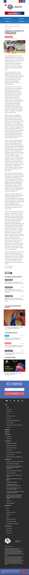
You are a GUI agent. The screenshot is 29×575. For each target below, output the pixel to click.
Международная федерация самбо (18, 7)
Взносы (11, 1)
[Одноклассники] (7, 273)
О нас (7, 407)
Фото (7, 507)
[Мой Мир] (9, 273)
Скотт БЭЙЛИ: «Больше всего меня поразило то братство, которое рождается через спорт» (14, 291)
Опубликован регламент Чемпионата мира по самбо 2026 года (14, 354)
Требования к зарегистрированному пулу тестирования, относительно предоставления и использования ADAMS (14, 496)
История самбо (9, 422)
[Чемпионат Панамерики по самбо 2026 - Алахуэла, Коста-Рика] (14, 317)
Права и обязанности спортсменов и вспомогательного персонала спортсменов (14, 467)
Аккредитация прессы (11, 519)
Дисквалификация (10, 503)
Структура (8, 409)
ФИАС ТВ (8, 514)
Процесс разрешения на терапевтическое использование (13, 485)
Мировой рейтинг (10, 454)
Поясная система (7, 18)
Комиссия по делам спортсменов (13, 452)
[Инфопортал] (20, 1)
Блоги (7, 516)
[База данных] (23, 1)
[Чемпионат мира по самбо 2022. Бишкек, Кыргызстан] (14, 366)
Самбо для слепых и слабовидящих (14, 456)
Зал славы (8, 418)
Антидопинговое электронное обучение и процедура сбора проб (15, 492)
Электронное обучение (11, 447)
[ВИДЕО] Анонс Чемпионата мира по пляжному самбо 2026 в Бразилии (13, 339)
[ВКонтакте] (5, 273)
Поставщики (8, 526)
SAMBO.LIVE (7, 21)
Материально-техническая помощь (14, 425)
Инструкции (9, 532)
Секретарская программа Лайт (13, 420)
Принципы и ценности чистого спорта (14, 461)
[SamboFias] (8, 541)
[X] (11, 273)
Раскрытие (8, 500)
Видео (7, 510)
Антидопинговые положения (12, 463)
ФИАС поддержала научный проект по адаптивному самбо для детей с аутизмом (14, 283)
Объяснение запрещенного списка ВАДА (14, 479)
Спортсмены (8, 441)
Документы (9, 411)
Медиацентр (8, 505)
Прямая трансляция (10, 512)
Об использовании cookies (12, 523)
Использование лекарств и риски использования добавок (13, 489)
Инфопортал (21, 18)
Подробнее (3, 572)
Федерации (7, 429)
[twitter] (14, 400)
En (7, 1)
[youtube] (18, 400)
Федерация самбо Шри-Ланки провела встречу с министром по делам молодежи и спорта (14, 299)
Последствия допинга (11, 473)
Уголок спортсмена (10, 416)
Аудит (7, 413)
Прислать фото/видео (11, 521)
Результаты (8, 438)
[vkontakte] (6, 400)
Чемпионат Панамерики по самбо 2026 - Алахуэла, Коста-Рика (14, 328)
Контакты (8, 427)
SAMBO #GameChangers (11, 443)
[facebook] (10, 400)
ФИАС (6, 404)
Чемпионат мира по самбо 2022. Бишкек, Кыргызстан (13, 374)
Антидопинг (8, 459)
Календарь (7, 434)
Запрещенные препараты (12, 482)
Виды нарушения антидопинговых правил (14, 476)
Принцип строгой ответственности (14, 470)
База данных (21, 21)
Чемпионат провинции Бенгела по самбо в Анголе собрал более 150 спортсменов (14, 346)
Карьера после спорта (11, 445)
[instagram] (22, 400)
